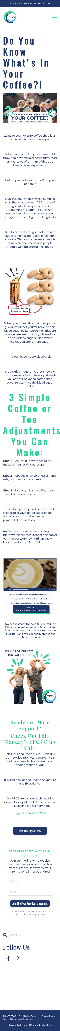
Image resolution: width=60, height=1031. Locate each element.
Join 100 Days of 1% (30, 831)
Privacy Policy (48, 1016)
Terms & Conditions (12, 1019)
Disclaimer (28, 1019)
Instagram (27, 627)
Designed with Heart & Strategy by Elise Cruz (30, 1025)
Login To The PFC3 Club (30, 813)
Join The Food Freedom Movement (30, 903)
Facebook (46, 627)
